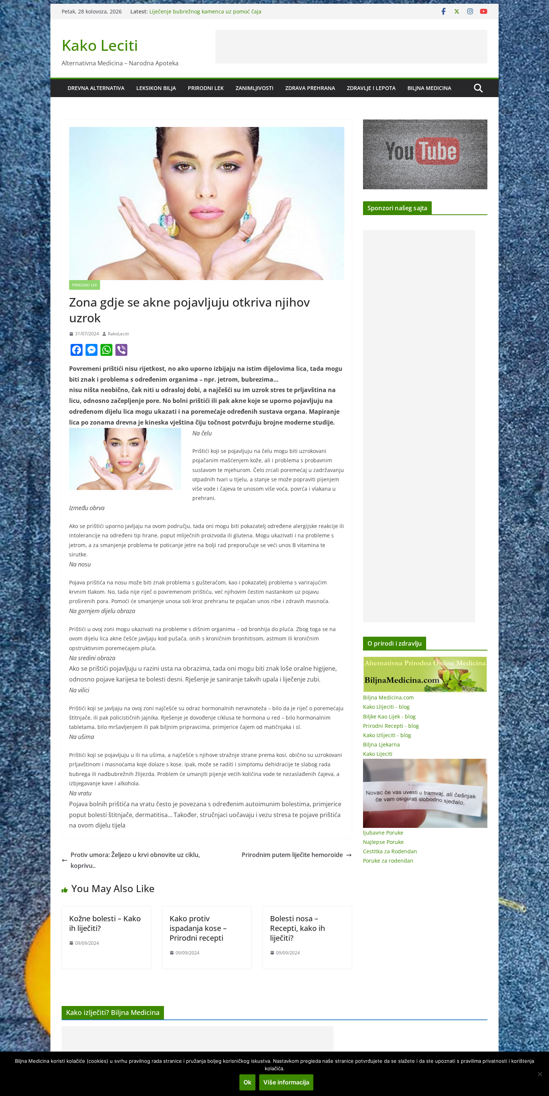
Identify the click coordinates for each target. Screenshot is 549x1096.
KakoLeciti (118, 333)
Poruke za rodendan (388, 860)
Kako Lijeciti (378, 753)
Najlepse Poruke (383, 841)
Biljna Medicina (429, 87)
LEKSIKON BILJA (156, 87)
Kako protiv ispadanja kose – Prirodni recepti (198, 928)
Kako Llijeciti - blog (386, 706)
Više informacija (286, 1082)
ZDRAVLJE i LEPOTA (371, 87)
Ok (247, 1082)
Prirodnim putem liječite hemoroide (292, 855)
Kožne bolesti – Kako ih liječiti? (105, 923)
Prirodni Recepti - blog (391, 725)
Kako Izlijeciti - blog (387, 735)
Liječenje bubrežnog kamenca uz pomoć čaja (205, 14)
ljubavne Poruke (383, 832)
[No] (539, 1074)
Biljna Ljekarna (381, 744)
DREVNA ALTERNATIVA (96, 87)
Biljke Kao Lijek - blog (389, 716)
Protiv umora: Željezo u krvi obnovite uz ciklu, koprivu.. (135, 860)
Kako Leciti (100, 45)
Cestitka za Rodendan (390, 851)
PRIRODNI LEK (206, 87)
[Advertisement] (351, 46)
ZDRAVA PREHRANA (310, 87)
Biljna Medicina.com (388, 697)
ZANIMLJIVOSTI (254, 87)
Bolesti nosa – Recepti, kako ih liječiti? (297, 928)
